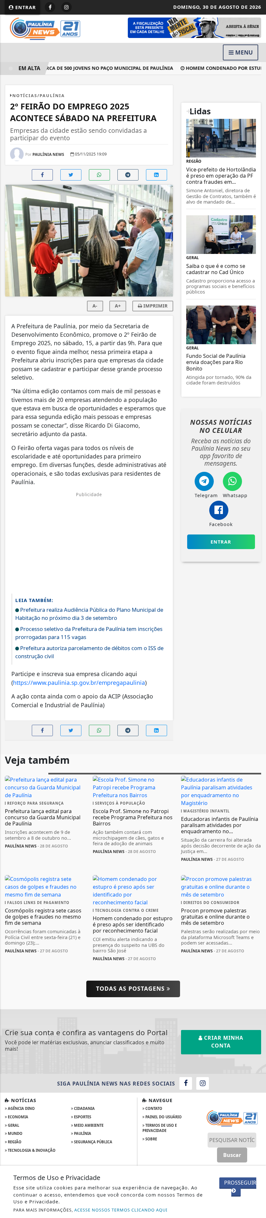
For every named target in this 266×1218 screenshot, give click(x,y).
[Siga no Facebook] (50, 7)
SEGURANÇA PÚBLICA (92, 1141)
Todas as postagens (131, 988)
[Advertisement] (89, 543)
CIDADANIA (84, 1108)
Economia (17, 1116)
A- (94, 306)
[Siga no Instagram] (66, 7)
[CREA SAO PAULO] (194, 27)
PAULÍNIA (82, 1133)
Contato (153, 1108)
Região (14, 1141)
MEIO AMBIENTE (88, 1125)
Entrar (25, 7)
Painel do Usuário (163, 1116)
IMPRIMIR (155, 306)
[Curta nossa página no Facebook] (185, 1083)
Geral (13, 1125)
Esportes (82, 1116)
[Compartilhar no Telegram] (128, 175)
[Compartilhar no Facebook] (42, 175)
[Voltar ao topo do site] (256, 670)
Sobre (150, 1138)
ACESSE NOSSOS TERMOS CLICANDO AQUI (120, 1210)
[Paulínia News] (45, 28)
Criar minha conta (222, 1041)
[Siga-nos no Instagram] (202, 1083)
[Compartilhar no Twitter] (70, 175)
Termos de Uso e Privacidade (159, 1128)
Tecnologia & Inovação (31, 1150)
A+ (118, 306)
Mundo (14, 1133)
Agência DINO (21, 1108)
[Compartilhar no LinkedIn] (156, 175)
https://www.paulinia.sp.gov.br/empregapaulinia (79, 682)
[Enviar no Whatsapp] (99, 175)
